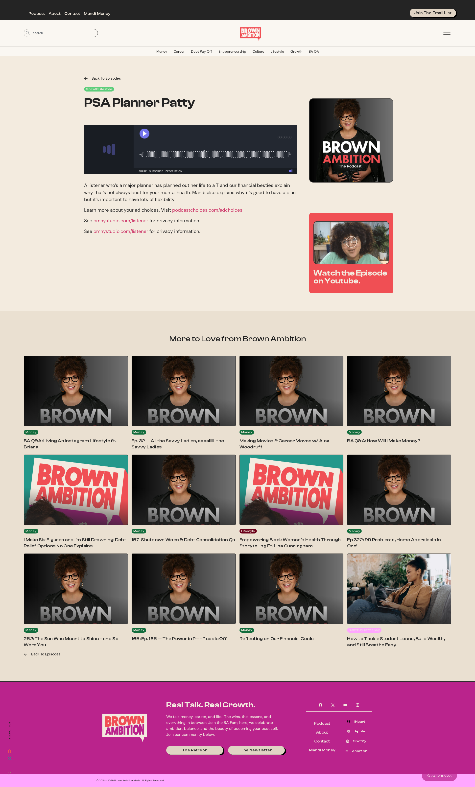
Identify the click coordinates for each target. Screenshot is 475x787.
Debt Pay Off (201, 51)
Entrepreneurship (232, 51)
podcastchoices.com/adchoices (207, 210)
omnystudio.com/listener (121, 221)
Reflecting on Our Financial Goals (276, 638)
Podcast (36, 13)
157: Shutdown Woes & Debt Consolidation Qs (183, 539)
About (55, 13)
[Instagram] (9, 773)
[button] (351, 242)
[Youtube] (9, 766)
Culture (258, 51)
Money (161, 51)
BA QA (314, 51)
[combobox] (61, 33)
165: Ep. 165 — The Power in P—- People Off (179, 638)
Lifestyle (277, 51)
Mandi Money (97, 13)
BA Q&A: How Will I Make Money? (384, 440)
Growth (296, 51)
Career (179, 51)
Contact (72, 13)
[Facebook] (9, 751)
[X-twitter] (9, 758)
